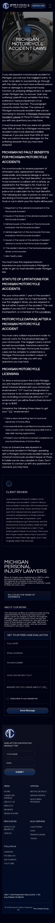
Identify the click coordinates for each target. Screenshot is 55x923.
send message (27, 710)
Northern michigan (36, 800)
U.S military (45, 312)
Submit (20, 772)
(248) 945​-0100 (38, 6)
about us (9, 802)
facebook (9, 856)
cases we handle (9, 796)
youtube (9, 863)
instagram (10, 860)
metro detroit (38, 791)
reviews (8, 810)
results (8, 806)
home (7, 791)
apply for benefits (9, 828)
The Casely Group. (41, 909)
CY (11, 411)
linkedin (8, 852)
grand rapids (37, 795)
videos (8, 833)
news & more (11, 813)
